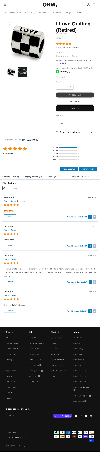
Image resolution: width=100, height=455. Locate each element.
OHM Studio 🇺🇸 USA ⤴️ (82, 396)
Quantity (59, 82)
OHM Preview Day (80, 371)
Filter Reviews (8, 183)
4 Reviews (60, 47)
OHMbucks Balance (58, 365)
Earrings (9, 360)
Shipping (59, 56)
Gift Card (9, 398)
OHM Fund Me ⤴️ (80, 401)
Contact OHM (34, 382)
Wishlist (9, 393)
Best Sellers (10, 382)
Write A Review (73, 47)
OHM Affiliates (78, 360)
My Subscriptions (57, 360)
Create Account (56, 338)
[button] (5, 4)
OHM (5, 13)
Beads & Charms (15, 13)
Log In (53, 343)
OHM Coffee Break (80, 376)
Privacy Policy (34, 354)
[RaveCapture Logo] (29, 140)
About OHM (77, 338)
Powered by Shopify (20, 446)
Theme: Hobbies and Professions (48, 13)
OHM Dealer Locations (81, 382)
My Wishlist (55, 354)
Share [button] (61, 123)
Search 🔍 (32, 338)
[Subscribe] (47, 415)
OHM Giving (77, 354)
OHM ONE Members (58, 371)
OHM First (77, 365)
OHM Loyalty (78, 349)
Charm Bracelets (12, 349)
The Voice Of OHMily (36, 343)
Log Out (54, 376)
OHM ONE (9, 376)
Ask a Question (69, 169)
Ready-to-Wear (12, 354)
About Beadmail (12, 371)
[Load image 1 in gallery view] (11, 72)
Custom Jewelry (12, 387)
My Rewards (55, 349)
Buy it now (75, 108)
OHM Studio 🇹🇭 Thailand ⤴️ (82, 388)
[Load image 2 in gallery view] (22, 72)
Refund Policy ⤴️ (35, 365)
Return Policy (34, 349)
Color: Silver (28, 13)
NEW (8, 338)
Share (10, 216)
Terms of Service (35, 360)
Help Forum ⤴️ (34, 376)
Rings (8, 365)
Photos (52, 177)
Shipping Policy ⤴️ (36, 371)
